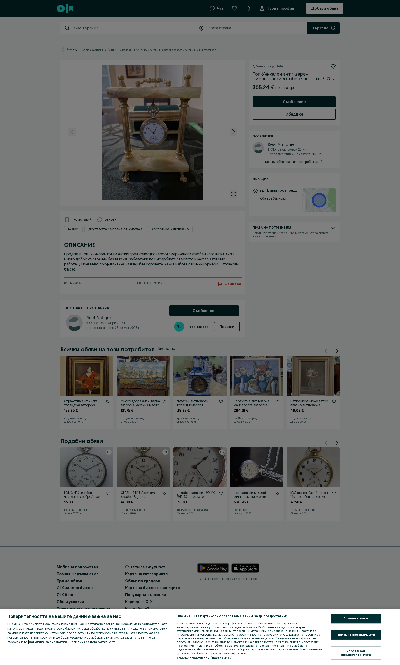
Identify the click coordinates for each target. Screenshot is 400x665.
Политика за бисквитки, (48, 642)
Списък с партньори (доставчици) (204, 658)
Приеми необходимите (356, 635)
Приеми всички (356, 618)
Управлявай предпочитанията (356, 653)
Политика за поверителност (92, 642)
